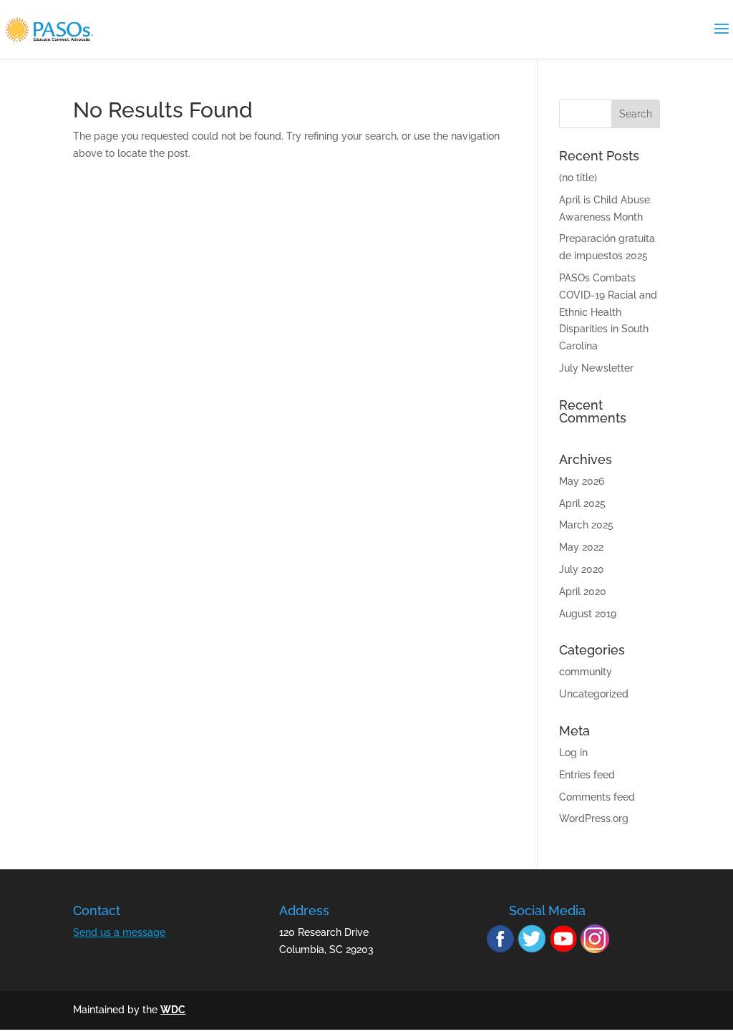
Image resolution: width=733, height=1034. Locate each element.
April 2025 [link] (582, 503)
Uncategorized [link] (593, 694)
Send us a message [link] (119, 932)
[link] (49, 28)
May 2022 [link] (581, 547)
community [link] (585, 671)
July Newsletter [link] (596, 368)
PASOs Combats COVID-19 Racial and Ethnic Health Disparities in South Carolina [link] (608, 312)
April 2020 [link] (582, 591)
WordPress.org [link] (593, 818)
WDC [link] (172, 1009)
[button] (635, 114)
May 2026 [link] (581, 481)
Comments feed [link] (597, 797)
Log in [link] (573, 752)
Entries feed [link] (587, 775)
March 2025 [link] (586, 525)
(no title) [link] (578, 177)
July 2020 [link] (581, 569)
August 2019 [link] (587, 613)
